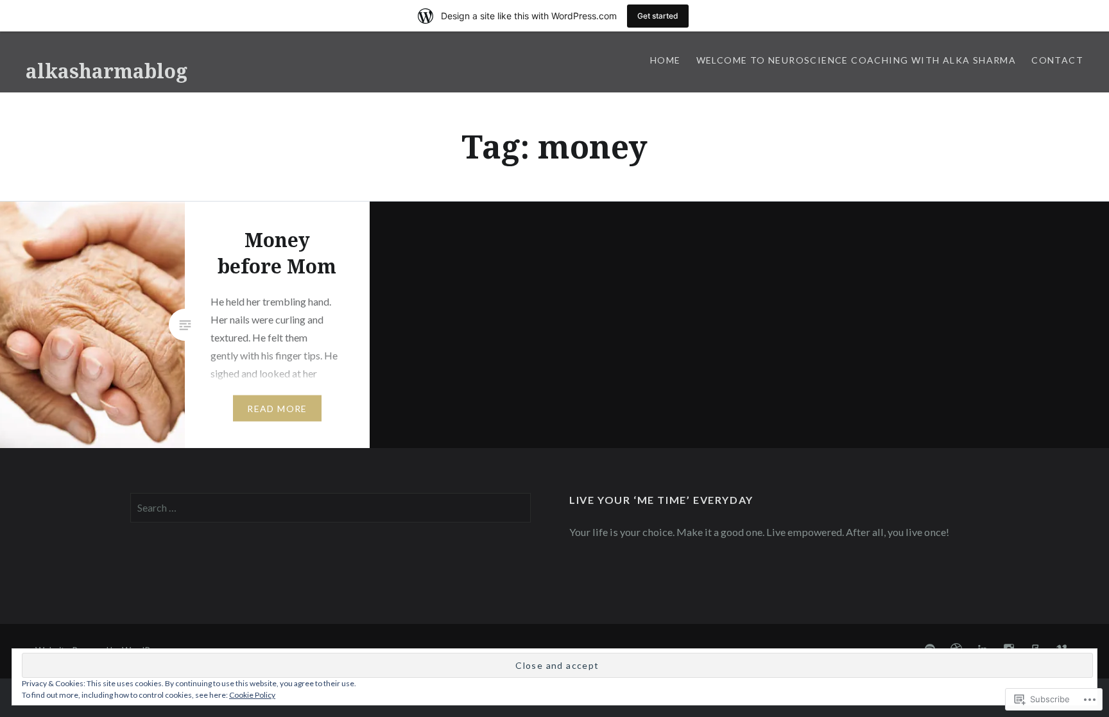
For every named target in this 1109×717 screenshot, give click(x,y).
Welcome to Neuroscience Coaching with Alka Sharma (856, 60)
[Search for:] (330, 507)
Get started (657, 16)
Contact (1057, 60)
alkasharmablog (106, 71)
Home (665, 60)
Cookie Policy (252, 695)
